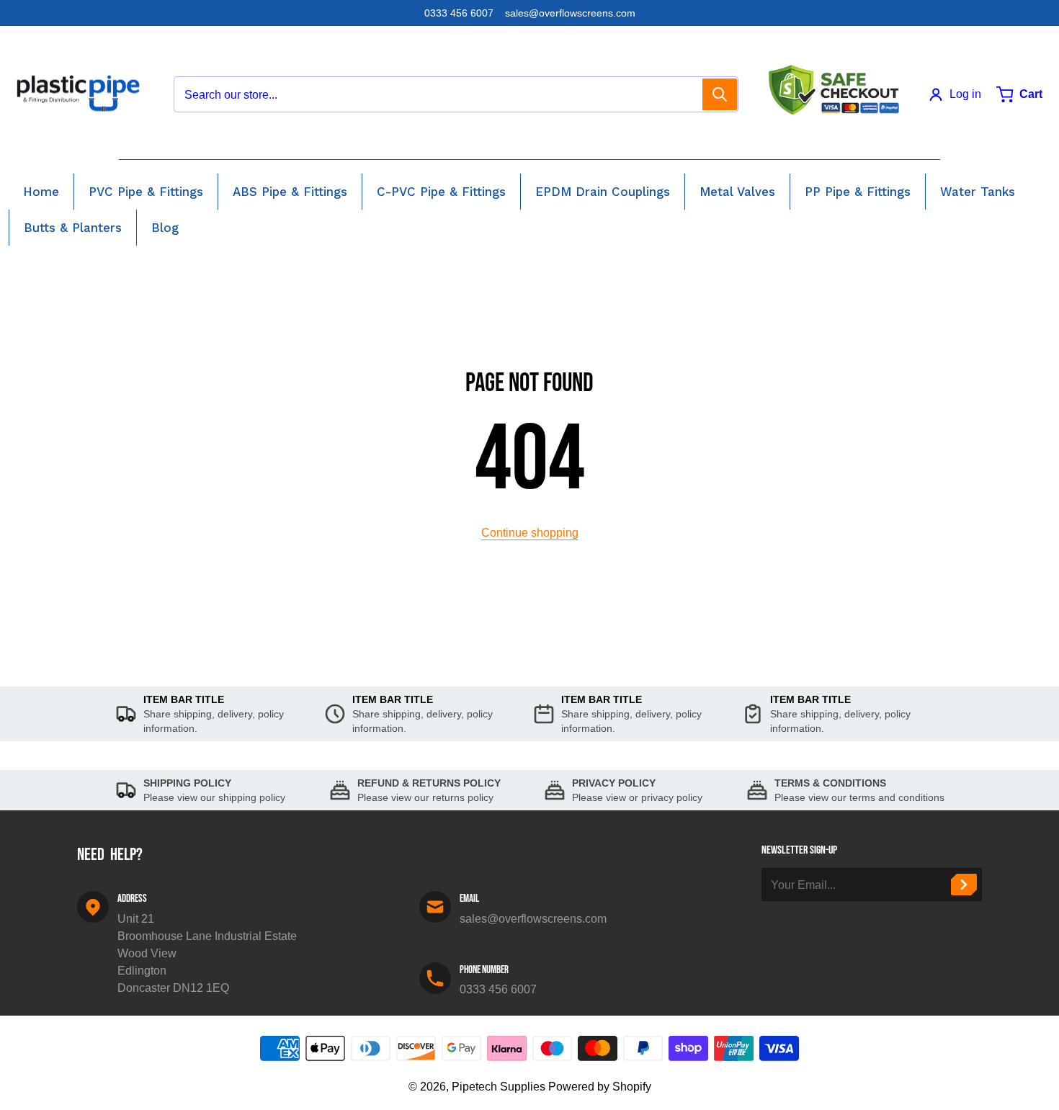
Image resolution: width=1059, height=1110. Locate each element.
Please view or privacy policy (637, 797)
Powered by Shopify (599, 1086)
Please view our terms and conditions (859, 797)
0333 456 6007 (458, 13)
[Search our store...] (719, 94)
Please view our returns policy (425, 797)
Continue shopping (529, 533)
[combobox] (456, 94)
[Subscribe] (964, 884)
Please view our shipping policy (214, 797)
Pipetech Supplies (498, 1086)
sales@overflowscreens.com (570, 13)
